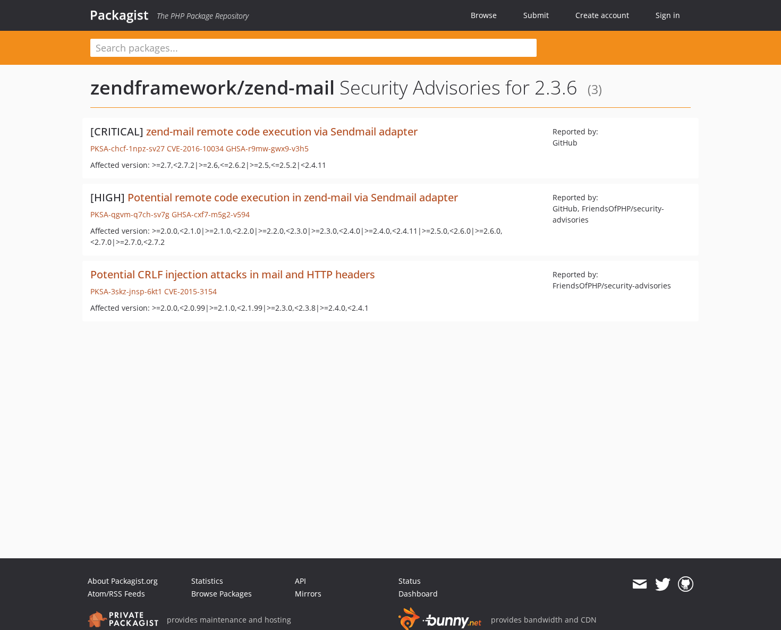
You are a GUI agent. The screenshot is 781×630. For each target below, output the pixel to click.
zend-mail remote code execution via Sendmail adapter (282, 131)
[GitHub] (685, 584)
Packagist (119, 14)
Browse (484, 15)
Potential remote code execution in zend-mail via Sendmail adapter (293, 197)
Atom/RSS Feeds (116, 594)
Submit (536, 15)
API (300, 581)
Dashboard (418, 594)
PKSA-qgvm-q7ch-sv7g (129, 214)
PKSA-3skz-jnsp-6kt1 (126, 291)
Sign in (668, 15)
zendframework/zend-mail (212, 87)
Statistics (207, 581)
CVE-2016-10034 (195, 148)
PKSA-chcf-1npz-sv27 (127, 148)
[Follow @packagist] (662, 584)
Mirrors (308, 594)
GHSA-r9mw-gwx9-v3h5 (267, 148)
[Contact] (639, 584)
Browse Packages (221, 594)
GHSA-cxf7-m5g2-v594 (211, 214)
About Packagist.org (123, 581)
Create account (602, 15)
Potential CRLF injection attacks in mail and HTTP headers (232, 274)
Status (409, 581)
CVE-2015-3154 (190, 291)
